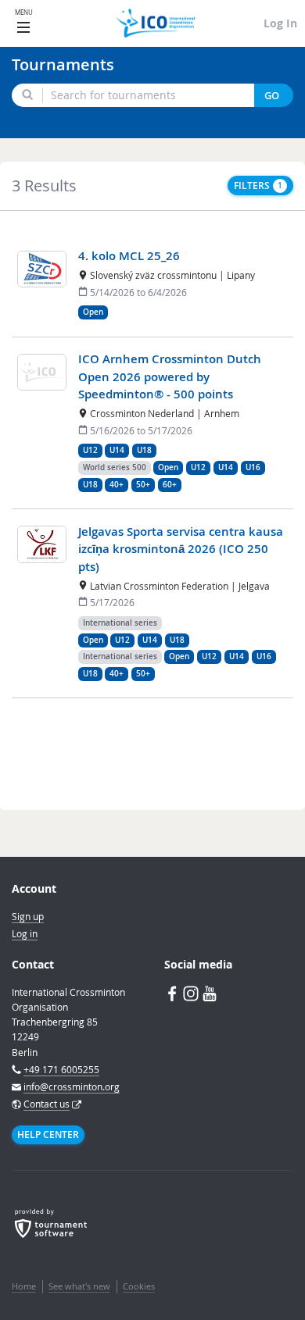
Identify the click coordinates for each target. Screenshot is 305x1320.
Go (271, 95)
